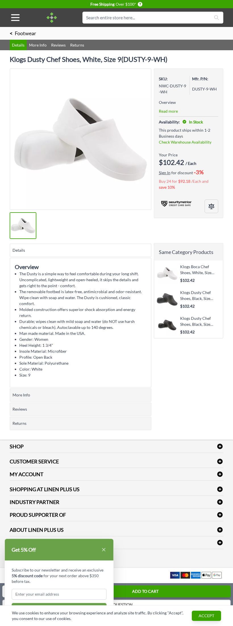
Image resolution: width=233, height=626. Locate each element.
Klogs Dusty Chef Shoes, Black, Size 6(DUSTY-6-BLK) (195, 321)
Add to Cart (145, 591)
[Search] (216, 18)
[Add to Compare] (211, 206)
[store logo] (51, 17)
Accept (206, 615)
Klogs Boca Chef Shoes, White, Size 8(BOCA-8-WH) (195, 269)
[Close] (104, 550)
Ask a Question (117, 604)
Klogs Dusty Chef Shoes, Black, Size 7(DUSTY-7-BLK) (195, 295)
